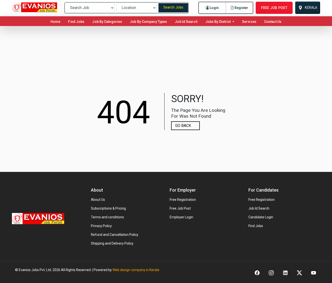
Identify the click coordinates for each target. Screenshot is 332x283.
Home (56, 21)
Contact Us (272, 22)
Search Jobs (173, 7)
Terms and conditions (107, 217)
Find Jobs (76, 22)
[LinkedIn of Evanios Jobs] (285, 272)
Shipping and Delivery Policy (112, 243)
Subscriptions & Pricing (108, 208)
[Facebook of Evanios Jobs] (257, 272)
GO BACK (183, 125)
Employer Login (181, 217)
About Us (98, 200)
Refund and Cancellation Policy (114, 235)
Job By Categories (107, 22)
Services (249, 22)
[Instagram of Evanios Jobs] (271, 272)
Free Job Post (180, 208)
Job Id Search (186, 22)
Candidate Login (260, 217)
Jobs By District (218, 22)
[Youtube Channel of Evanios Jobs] (313, 272)
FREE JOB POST (274, 8)
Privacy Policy (101, 226)
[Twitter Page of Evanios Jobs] (299, 272)
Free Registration (183, 200)
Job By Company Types (148, 22)
